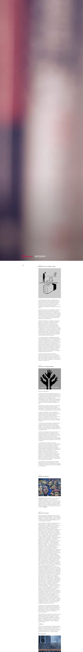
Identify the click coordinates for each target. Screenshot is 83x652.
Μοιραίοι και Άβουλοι (43, 476)
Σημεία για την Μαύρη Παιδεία (45, 366)
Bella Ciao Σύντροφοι (43, 513)
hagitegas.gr (40, 256)
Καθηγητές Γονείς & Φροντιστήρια (46, 266)
